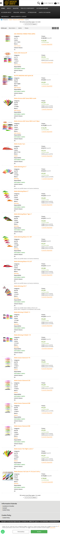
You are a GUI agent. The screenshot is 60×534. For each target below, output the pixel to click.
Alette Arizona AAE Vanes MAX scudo (25, 98)
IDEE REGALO (5, 16)
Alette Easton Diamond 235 (22, 380)
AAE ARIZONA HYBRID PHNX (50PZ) (24, 34)
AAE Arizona (17, 46)
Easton (16, 369)
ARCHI (9, 8)
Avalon (16, 156)
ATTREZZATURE (32, 12)
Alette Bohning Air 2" (20, 167)
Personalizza (21, 531)
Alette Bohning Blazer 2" (21, 191)
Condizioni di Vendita (8, 506)
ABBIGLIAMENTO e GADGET (18, 16)
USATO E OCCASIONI (44, 12)
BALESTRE (15, 8)
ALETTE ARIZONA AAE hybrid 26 (23, 75)
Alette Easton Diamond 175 (22, 358)
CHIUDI (58, 526)
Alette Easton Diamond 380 (22, 426)
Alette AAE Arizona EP (20, 53)
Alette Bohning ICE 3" (20, 286)
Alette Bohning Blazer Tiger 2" (23, 214)
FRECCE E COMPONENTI (27, 8)
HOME (3, 8)
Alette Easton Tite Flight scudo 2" (24, 449)
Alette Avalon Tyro (19, 144)
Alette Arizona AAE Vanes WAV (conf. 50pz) (26, 121)
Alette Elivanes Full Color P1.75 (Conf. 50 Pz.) (27, 471)
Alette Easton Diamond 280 (22, 403)
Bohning (16, 178)
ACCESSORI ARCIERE (42, 8)
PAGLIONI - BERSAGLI (19, 12)
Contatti (4, 508)
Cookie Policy (52, 527)
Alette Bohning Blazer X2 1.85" (23, 237)
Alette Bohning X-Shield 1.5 (22, 312)
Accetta (39, 531)
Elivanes (16, 483)
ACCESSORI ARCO (6, 12)
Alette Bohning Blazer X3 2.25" (23, 261)
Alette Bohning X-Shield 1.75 (22, 335)
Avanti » (35, 24)
